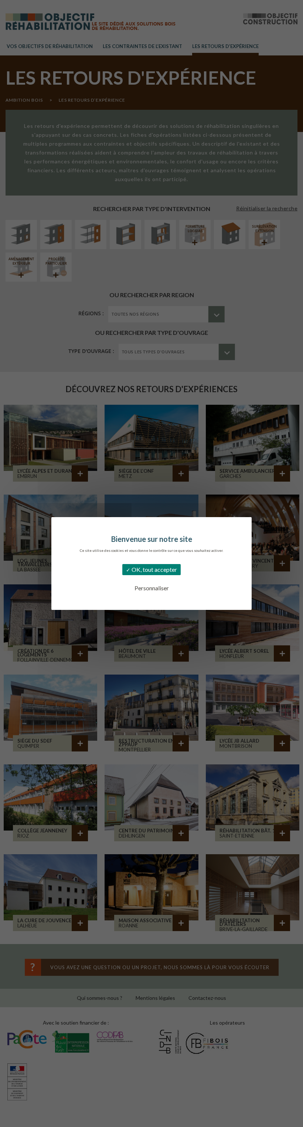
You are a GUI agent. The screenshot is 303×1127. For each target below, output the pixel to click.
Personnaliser (152, 587)
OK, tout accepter (153, 569)
